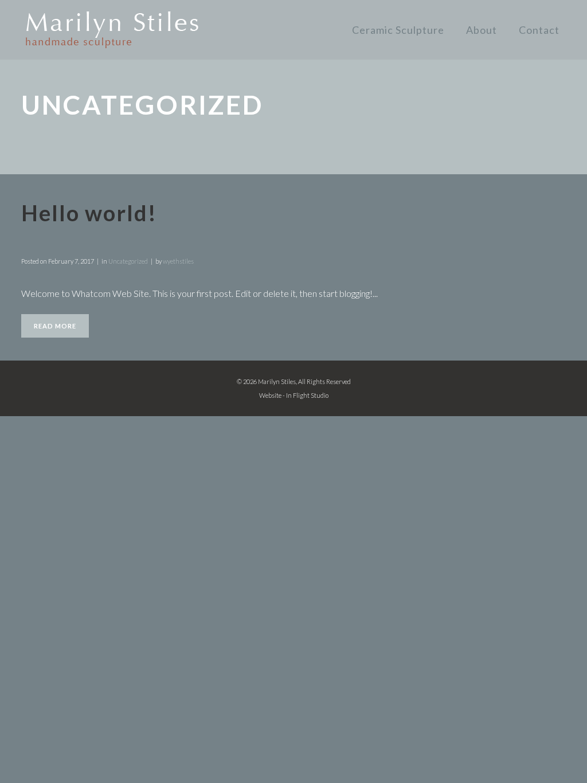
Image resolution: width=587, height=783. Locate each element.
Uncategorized (128, 261)
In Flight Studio (307, 395)
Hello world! (89, 212)
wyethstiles (178, 261)
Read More (55, 326)
